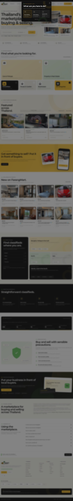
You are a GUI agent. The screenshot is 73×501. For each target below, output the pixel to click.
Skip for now (36, 19)
